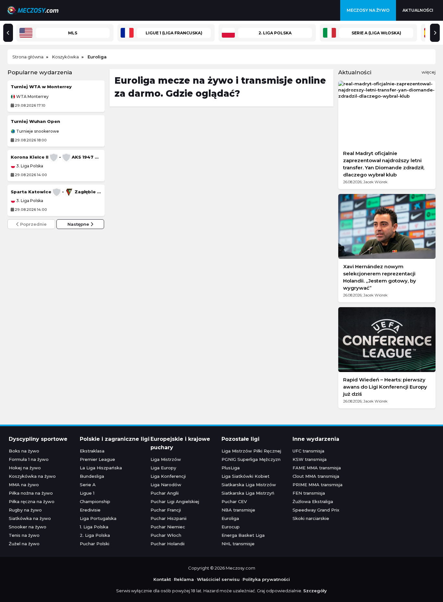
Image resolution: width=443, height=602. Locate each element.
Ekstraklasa (92, 450)
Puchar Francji (165, 509)
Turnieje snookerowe (37, 131)
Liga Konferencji (168, 476)
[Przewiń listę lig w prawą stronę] (435, 33)
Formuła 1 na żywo (29, 459)
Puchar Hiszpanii (168, 518)
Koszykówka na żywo (32, 476)
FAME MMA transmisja (317, 467)
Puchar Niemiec (167, 526)
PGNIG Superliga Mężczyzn (251, 459)
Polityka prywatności (266, 579)
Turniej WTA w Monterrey (41, 86)
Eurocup (231, 526)
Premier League (97, 459)
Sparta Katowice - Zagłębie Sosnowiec (56, 191)
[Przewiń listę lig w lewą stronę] (8, 33)
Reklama (184, 579)
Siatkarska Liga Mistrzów (249, 484)
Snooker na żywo (27, 526)
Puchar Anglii (164, 493)
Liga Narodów (165, 484)
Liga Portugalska (98, 518)
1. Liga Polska (94, 526)
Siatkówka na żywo (30, 518)
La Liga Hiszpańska (101, 467)
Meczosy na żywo (368, 10)
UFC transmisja (308, 450)
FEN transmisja (309, 493)
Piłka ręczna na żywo (31, 501)
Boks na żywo (24, 450)
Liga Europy (163, 467)
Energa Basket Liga (243, 535)
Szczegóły (315, 590)
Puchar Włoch (165, 535)
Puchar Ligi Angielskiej (174, 501)
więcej (429, 72)
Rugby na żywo (25, 509)
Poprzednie (33, 224)
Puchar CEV (234, 501)
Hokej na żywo (25, 467)
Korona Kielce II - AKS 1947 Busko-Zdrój (56, 157)
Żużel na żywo (24, 543)
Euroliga (230, 518)
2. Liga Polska (95, 535)
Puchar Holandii (167, 543)
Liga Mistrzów (165, 459)
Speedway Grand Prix (316, 509)
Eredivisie (90, 509)
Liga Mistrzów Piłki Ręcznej (251, 450)
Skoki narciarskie (311, 518)
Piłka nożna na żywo (31, 493)
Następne (78, 224)
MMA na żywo (24, 484)
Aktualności (417, 10)
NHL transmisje (238, 543)
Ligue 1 (87, 493)
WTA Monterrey (32, 96)
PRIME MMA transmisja (317, 484)
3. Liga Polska (29, 166)
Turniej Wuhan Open (35, 121)
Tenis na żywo (24, 535)
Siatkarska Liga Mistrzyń (248, 493)
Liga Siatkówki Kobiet (245, 476)
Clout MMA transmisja (316, 476)
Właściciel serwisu (218, 579)
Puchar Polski (94, 543)
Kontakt (162, 579)
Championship (95, 501)
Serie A (88, 484)
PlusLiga (231, 467)
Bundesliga (92, 476)
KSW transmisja (310, 459)
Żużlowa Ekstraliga (313, 501)
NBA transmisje (238, 509)
